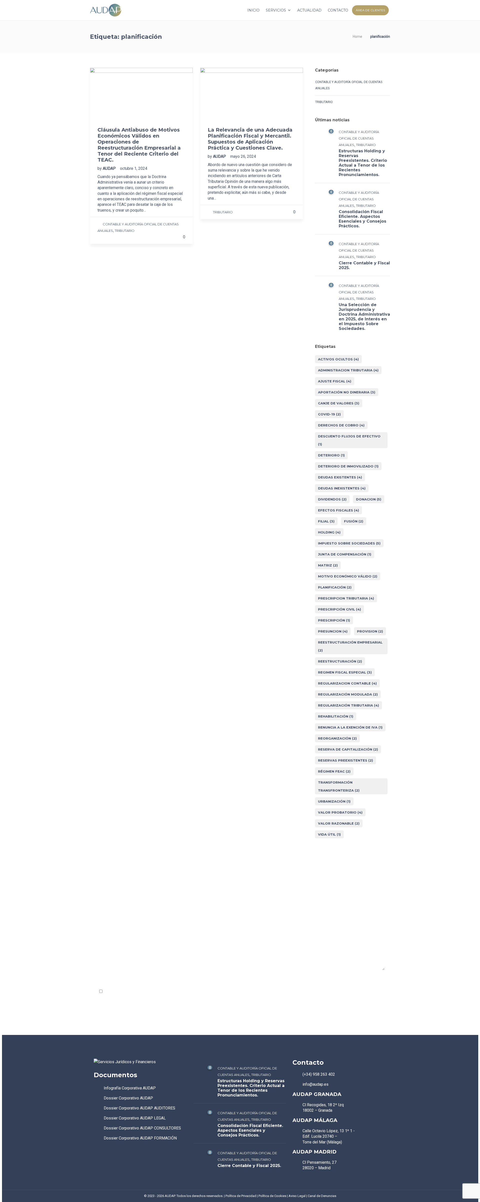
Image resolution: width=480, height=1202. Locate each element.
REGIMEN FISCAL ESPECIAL (345, 672)
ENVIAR (106, 1007)
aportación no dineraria (346, 392)
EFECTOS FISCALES (338, 510)
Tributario (124, 231)
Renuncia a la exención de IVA (350, 727)
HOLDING (329, 532)
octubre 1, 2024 (133, 168)
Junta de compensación (344, 554)
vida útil (329, 834)
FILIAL (326, 521)
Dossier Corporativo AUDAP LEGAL (135, 1118)
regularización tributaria (348, 705)
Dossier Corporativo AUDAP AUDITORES (139, 1108)
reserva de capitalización (348, 749)
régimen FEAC (334, 771)
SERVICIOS (276, 10)
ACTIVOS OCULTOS (338, 359)
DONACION (368, 499)
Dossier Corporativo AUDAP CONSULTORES (142, 1128)
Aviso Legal (297, 1196)
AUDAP (110, 168)
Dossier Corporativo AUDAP (128, 1098)
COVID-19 (329, 414)
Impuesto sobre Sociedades (349, 543)
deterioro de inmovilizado (348, 466)
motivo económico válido (347, 576)
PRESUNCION (333, 631)
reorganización (337, 738)
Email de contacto (207, 906)
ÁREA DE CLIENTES (370, 10)
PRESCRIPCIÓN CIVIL (339, 609)
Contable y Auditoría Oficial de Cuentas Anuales (348, 85)
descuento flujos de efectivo (349, 440)
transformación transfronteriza (339, 786)
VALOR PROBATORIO (340, 812)
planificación (335, 587)
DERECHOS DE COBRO (341, 425)
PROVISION (370, 631)
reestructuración (340, 661)
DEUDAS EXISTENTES (340, 477)
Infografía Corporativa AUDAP (130, 1088)
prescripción (334, 620)
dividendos (332, 499)
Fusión (353, 521)
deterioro (331, 455)
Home (357, 37)
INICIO (253, 10)
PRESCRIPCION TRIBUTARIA (346, 598)
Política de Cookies (272, 1196)
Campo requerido (366, 980)
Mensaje (102, 934)
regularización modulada (348, 694)
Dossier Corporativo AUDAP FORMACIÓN (140, 1138)
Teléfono (295, 906)
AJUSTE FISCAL (334, 381)
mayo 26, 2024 (243, 156)
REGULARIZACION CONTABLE (347, 683)
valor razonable (339, 823)
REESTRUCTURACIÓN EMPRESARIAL (350, 646)
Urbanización (334, 801)
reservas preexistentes (345, 760)
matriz (328, 565)
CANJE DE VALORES (338, 403)
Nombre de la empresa (114, 906)
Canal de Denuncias (322, 1196)
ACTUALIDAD (309, 10)
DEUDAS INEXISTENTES (342, 488)
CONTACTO (338, 10)
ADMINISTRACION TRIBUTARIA (348, 370)
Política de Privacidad (154, 991)
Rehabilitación (335, 716)
